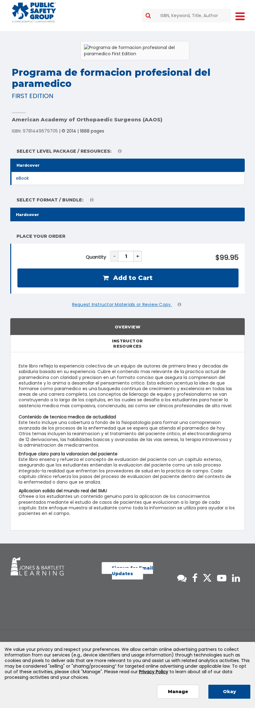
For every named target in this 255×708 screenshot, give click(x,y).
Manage (178, 691)
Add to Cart (132, 278)
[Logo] (34, 12)
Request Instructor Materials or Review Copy (122, 304)
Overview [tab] (127, 326)
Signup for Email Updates (132, 570)
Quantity (96, 257)
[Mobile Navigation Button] (240, 16)
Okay (229, 691)
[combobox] (186, 15)
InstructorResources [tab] (127, 343)
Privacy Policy (153, 672)
